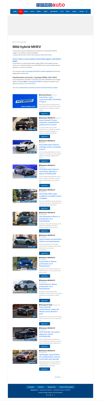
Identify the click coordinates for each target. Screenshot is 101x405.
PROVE (39, 11)
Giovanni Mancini (46, 95)
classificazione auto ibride (26, 87)
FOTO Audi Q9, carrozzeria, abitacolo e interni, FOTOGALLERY (49, 334)
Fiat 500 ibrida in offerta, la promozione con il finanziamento (49, 219)
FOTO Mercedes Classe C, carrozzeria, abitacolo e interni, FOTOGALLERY (49, 171)
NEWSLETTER (51, 387)
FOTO (62, 11)
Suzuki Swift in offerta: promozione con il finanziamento (48, 264)
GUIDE (45, 11)
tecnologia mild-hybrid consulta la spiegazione (40, 71)
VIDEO (67, 11)
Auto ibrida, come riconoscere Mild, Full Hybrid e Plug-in (50, 99)
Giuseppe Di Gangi (46, 305)
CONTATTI (41, 387)
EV (20, 11)
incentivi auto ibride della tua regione (47, 87)
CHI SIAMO (31, 387)
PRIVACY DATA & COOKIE (66, 387)
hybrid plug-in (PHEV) (35, 81)
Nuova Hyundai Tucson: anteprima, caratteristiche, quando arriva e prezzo (49, 122)
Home (15, 42)
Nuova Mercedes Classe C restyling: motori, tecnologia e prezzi (50, 147)
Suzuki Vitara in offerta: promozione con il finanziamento (48, 286)
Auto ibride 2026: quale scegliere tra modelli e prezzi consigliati (50, 196)
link (27, 73)
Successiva (57, 377)
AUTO (32, 11)
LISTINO (81, 11)
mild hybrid (48, 79)
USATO (74, 11)
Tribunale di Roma (58, 390)
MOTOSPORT (53, 11)
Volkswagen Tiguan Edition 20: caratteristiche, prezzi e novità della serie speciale (49, 357)
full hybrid (20, 81)
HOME (14, 11)
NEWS (26, 11)
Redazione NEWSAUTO (48, 118)
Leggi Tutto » (44, 113)
